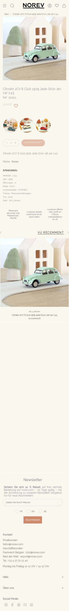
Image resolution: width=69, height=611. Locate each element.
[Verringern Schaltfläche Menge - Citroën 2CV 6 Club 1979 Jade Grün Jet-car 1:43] (6, 142)
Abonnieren (32, 520)
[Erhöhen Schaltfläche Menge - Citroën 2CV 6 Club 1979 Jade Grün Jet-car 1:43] (16, 142)
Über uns (8, 587)
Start (6, 14)
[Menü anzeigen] (4, 6)
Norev (15, 161)
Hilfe (5, 577)
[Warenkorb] (64, 6)
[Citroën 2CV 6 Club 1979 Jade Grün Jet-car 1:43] (34, 272)
